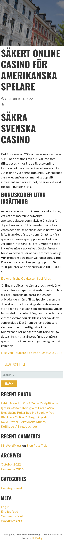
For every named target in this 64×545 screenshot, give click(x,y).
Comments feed (12, 516)
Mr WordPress (11, 445)
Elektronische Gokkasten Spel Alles (26, 278)
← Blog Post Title (13, 364)
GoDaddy (37, 538)
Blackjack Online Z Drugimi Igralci (24, 417)
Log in (5, 507)
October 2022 (11, 464)
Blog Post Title (37, 445)
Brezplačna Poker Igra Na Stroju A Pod (28, 412)
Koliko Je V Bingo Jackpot (19, 426)
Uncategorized (11, 488)
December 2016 (12, 469)
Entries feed (9, 511)
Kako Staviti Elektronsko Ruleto (23, 422)
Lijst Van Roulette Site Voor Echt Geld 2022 (31, 352)
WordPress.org (11, 521)
